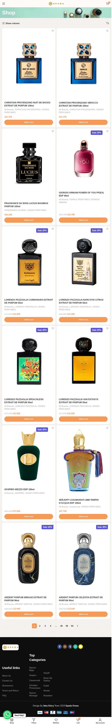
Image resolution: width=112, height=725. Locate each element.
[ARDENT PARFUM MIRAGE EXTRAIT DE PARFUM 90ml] (28, 558)
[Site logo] (56, 3)
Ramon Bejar (32, 668)
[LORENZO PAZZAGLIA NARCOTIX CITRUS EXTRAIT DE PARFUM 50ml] (83, 261)
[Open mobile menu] (4, 4)
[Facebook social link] (59, 646)
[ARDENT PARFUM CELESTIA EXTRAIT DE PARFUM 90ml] (83, 558)
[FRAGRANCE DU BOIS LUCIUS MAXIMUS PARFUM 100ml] (28, 164)
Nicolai (46, 690)
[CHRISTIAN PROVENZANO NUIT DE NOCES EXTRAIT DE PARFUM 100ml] (28, 63)
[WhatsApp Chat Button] (7, 714)
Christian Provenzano (34, 686)
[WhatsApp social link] (75, 646)
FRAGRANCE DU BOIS (15, 210)
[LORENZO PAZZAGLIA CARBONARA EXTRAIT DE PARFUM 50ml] (28, 261)
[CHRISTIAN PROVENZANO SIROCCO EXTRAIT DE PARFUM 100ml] (83, 63)
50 (72, 626)
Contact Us (7, 680)
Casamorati (74, 506)
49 (67, 626)
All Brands (9, 109)
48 (61, 626)
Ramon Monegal (33, 694)
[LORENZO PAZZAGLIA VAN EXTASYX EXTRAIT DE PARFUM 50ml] (83, 361)
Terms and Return (10, 690)
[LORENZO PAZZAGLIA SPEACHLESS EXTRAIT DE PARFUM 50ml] (28, 361)
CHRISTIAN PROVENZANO (28, 109)
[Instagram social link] (65, 646)
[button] (28, 122)
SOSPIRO (19, 493)
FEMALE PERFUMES (79, 199)
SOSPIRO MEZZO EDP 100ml (19, 489)
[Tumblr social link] (70, 646)
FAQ (4, 695)
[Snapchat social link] (80, 646)
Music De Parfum (47, 679)
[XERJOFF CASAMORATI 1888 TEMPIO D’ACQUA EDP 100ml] (83, 461)
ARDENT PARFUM (23, 604)
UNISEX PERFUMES (36, 210)
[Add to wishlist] (52, 30)
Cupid (46, 685)
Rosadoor (47, 695)
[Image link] (10, 647)
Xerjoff (46, 673)
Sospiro (32, 675)
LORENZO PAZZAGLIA (25, 307)
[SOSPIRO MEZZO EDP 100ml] (28, 455)
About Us (6, 675)
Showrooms (7, 685)
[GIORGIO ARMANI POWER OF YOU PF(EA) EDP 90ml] (83, 159)
